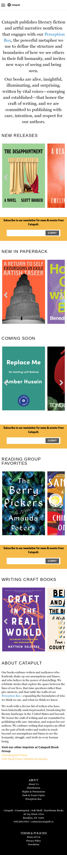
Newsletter (33, 844)
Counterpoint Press (14, 755)
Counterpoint (22, 810)
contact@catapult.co (42, 821)
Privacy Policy (33, 840)
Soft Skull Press (12, 759)
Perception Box (11, 696)
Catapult (8, 810)
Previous (7, 300)
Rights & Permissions (33, 791)
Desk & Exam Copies (33, 795)
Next (60, 300)
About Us (33, 784)
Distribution (33, 787)
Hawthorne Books (36, 759)
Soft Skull (36, 810)
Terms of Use (33, 837)
